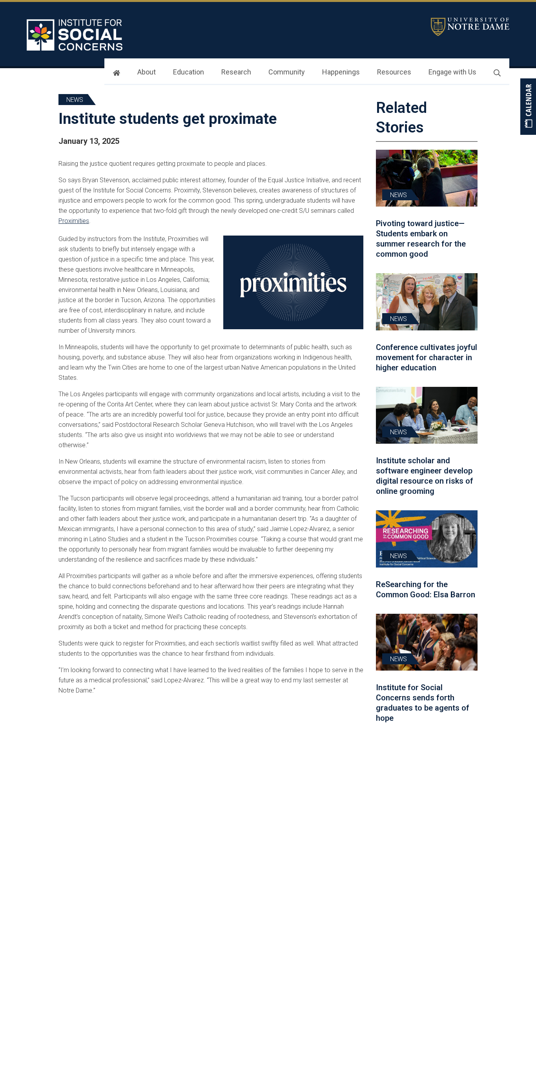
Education (188, 72)
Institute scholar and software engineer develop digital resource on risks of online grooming (424, 476)
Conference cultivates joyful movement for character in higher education (426, 357)
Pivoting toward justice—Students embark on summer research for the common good (421, 239)
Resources (394, 72)
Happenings (341, 72)
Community (286, 72)
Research (236, 72)
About (146, 72)
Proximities (73, 221)
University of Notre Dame (470, 27)
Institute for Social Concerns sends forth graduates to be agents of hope (422, 703)
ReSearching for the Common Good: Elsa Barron (425, 589)
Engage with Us (452, 72)
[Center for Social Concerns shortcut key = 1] (76, 35)
